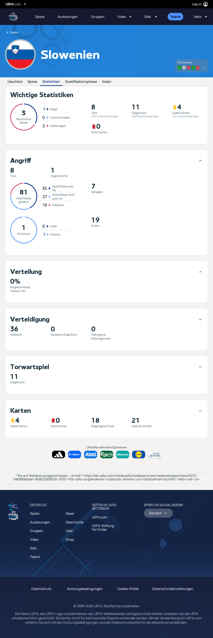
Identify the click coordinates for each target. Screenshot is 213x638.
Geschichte (74, 522)
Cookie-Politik (128, 588)
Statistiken (51, 82)
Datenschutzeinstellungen (172, 588)
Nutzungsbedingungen (85, 588)
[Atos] (90, 454)
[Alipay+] (74, 454)
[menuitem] (41, 17)
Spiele (32, 82)
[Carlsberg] (106, 454)
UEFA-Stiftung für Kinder (103, 527)
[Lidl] (138, 454)
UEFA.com (99, 517)
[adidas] (58, 454)
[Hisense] (122, 454)
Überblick (14, 82)
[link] (39, 17)
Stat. (33, 548)
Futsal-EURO (13, 17)
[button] (124, 17)
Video (34, 539)
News (70, 513)
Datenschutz (41, 588)
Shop (70, 539)
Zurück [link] (14, 32)
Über (69, 530)
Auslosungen (40, 522)
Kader (106, 82)
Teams (35, 556)
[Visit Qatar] (154, 454)
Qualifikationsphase (81, 82)
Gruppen (36, 530)
